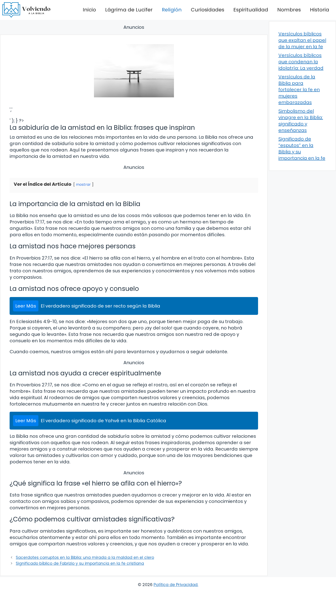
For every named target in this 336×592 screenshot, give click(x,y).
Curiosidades (207, 9)
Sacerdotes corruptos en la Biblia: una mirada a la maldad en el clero (85, 557)
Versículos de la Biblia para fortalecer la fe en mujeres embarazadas (299, 90)
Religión (172, 9)
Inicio (89, 9)
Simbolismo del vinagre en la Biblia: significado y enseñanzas (300, 120)
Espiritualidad (250, 9)
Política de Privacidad (175, 584)
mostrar (83, 184)
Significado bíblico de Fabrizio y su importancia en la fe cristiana (80, 563)
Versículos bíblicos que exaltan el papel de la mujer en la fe (302, 40)
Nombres (289, 9)
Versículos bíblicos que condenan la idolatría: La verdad (300, 61)
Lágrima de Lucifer (129, 9)
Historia (319, 9)
